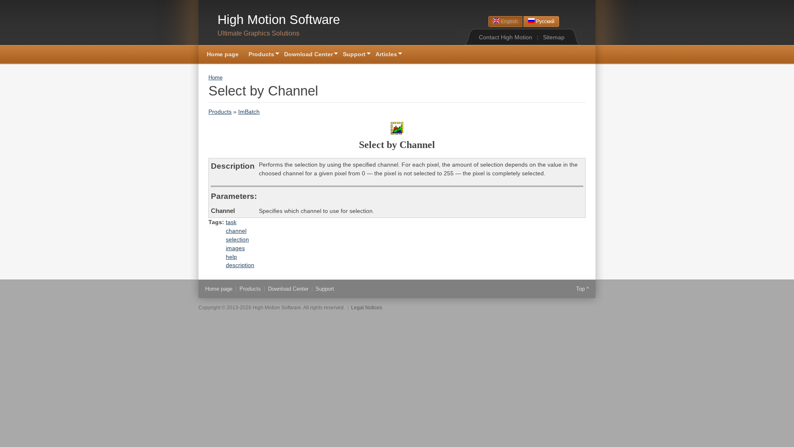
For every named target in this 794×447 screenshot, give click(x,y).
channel (236, 230)
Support (352, 55)
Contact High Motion (505, 37)
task (231, 222)
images (235, 248)
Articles (384, 55)
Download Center (306, 55)
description (240, 265)
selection (237, 239)
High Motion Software (279, 19)
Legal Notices (366, 308)
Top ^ (582, 289)
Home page (223, 54)
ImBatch (249, 111)
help (231, 256)
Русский (545, 21)
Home (215, 78)
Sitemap (553, 37)
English (509, 21)
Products (259, 55)
